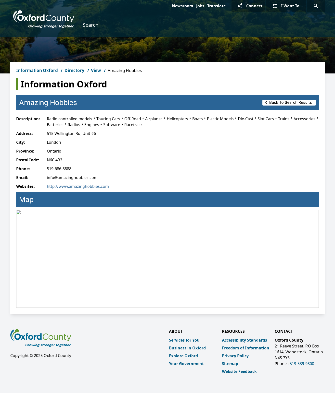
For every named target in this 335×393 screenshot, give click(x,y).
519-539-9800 (302, 363)
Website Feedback (239, 371)
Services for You (184, 340)
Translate (216, 6)
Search (90, 25)
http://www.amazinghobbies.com (78, 186)
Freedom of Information (245, 348)
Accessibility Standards (244, 340)
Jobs (200, 6)
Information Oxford (37, 70)
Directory (74, 70)
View (96, 70)
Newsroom (182, 6)
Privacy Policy (235, 355)
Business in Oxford (187, 348)
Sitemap (230, 363)
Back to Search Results (287, 103)
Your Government (186, 363)
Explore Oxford (183, 355)
